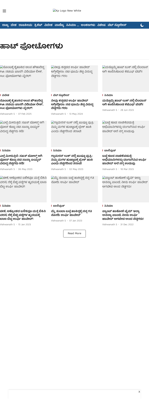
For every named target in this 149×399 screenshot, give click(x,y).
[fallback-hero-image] (23, 78)
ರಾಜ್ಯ (5, 25)
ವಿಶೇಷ (101, 25)
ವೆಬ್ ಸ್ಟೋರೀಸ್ (117, 25)
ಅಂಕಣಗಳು (88, 25)
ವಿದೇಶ (48, 25)
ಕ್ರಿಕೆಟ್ (38, 25)
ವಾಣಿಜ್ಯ (59, 25)
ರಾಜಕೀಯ (25, 25)
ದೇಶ (14, 25)
